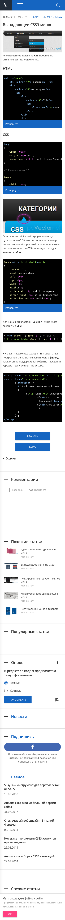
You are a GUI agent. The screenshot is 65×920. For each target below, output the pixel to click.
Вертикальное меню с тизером (39, 608)
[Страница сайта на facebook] (32, 747)
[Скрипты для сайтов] (6, 5)
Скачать (32, 436)
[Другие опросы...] (57, 662)
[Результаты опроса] (57, 699)
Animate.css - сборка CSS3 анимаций (29, 856)
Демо (32, 446)
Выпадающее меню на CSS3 (38, 564)
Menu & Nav (54, 16)
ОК (10, 914)
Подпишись (22, 736)
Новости (19, 716)
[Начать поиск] (58, 5)
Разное (18, 776)
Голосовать (18, 699)
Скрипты (39, 16)
